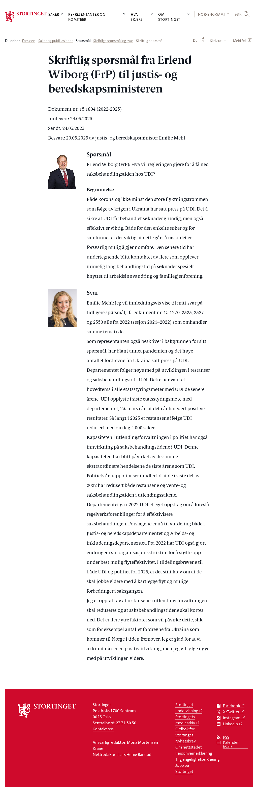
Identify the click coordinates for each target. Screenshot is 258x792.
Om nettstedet (188, 747)
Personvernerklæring (193, 753)
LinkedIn (230, 724)
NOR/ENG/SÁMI (211, 14)
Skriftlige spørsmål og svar (113, 41)
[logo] (26, 16)
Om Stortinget (169, 17)
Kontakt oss (103, 729)
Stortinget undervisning (186, 707)
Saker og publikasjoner (55, 41)
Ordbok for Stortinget (185, 732)
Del (196, 40)
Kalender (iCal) (231, 744)
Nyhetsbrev (185, 741)
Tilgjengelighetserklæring (197, 759)
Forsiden (28, 41)
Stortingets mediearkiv (185, 720)
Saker (53, 14)
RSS (226, 737)
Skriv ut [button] (215, 40)
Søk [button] (238, 14)
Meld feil (239, 40)
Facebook (231, 706)
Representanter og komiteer (87, 17)
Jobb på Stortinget (184, 768)
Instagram (231, 718)
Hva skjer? (137, 17)
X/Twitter (231, 712)
